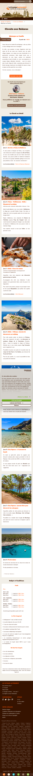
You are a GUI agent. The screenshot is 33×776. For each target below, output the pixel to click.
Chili (26, 731)
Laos (20, 747)
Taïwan (15, 764)
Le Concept (5, 687)
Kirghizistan (9, 747)
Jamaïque (14, 745)
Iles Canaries (21, 742)
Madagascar (19, 748)
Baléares (21, 726)
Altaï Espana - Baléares (16, 93)
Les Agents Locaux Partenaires (9, 693)
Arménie (23, 724)
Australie (28, 724)
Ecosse (8, 735)
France (29, 737)
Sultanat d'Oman (15, 762)
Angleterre (28, 723)
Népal (29, 753)
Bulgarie (13, 729)
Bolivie (18, 728)
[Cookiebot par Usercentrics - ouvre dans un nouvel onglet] (24, 371)
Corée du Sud (17, 732)
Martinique (22, 750)
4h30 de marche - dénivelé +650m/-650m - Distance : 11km (16, 206)
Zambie (14, 767)
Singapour (21, 761)
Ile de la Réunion (13, 742)
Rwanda (17, 758)
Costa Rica (23, 732)
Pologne (9, 756)
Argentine (17, 724)
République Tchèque (7, 759)
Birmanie (13, 728)
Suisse (8, 762)
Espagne (4, 737)
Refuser (16, 405)
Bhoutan (8, 728)
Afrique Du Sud (6, 723)
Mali (9, 750)
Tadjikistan (4, 764)
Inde (3, 743)
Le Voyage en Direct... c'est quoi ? (10, 691)
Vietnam (9, 767)
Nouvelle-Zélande (22, 753)
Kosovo (16, 747)
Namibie (3, 753)
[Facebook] (3, 699)
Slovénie (27, 761)
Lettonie (25, 747)
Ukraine (24, 766)
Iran (11, 743)
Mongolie (14, 751)
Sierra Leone (15, 761)
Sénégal (28, 762)
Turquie (19, 766)
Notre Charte (5, 689)
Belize (3, 728)
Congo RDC (10, 732)
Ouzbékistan (11, 755)
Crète (3, 734)
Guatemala (23, 739)
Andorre (22, 723)
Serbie (28, 759)
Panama (18, 755)
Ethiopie (19, 737)
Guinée (29, 739)
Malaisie (29, 748)
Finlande (24, 737)
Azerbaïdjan (4, 726)
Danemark (28, 734)
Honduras (25, 740)
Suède (23, 762)
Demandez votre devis (15, 76)
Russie (12, 758)
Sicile (9, 761)
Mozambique (28, 751)
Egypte (12, 735)
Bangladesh (27, 726)
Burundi (25, 729)
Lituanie (3, 748)
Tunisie (7, 766)
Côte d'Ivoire (22, 734)
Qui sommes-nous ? (7, 685)
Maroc (17, 750)
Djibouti (3, 735)
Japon (18, 745)
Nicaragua (9, 753)
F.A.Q (18, 699)
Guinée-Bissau (5, 740)
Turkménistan (13, 766)
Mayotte (28, 750)
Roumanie (7, 758)
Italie (9, 745)
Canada (16, 731)
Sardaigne (22, 759)
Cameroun (10, 731)
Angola (3, 724)
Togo (25, 764)
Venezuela (4, 767)
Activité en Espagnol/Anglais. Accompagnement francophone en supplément (14, 271)
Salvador (16, 759)
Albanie (13, 723)
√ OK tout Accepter (16, 400)
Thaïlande (20, 764)
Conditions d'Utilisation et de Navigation (11, 711)
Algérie (17, 723)
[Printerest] (12, 699)
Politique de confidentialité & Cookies (11, 713)
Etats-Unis (13, 737)
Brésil (8, 729)
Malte (13, 750)
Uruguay (29, 766)
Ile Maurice (5, 742)
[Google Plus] (9, 699)
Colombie (4, 732)
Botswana (4, 729)
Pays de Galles (26, 755)
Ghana (7, 739)
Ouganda (4, 755)
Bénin (29, 729)
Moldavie (9, 751)
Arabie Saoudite (10, 724)
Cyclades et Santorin (13, 734)
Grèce (11, 739)
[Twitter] (6, 699)
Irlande (15, 743)
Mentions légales (6, 709)
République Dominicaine (25, 758)
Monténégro (20, 751)
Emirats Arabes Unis (20, 735)
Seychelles (4, 761)
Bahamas (15, 726)
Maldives (5, 750)
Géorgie (16, 740)
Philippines (4, 756)
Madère (25, 748)
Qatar (3, 758)
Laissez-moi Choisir (15, 403)
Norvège (15, 753)
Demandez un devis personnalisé (16, 105)
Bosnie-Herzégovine (26, 728)
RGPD (3, 717)
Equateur (28, 735)
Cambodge (4, 731)
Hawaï (20, 740)
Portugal (25, 756)
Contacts (19, 703)
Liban (29, 747)
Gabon (3, 739)
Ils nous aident (20, 701)
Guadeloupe (17, 739)
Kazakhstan (28, 745)
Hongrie (29, 740)
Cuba (6, 734)
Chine (29, 731)
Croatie (29, 732)
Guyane (11, 740)
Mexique (4, 751)
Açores (10, 726)
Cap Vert (21, 731)
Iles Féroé (28, 742)
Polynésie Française (17, 756)
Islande (19, 743)
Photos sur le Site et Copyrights (9, 715)
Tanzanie (10, 764)
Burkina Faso (19, 729)
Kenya (4, 747)
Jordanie (23, 745)
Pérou (29, 756)
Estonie (8, 737)
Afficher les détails (23, 396)
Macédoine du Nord (10, 748)
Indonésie (7, 743)
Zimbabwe (19, 767)
